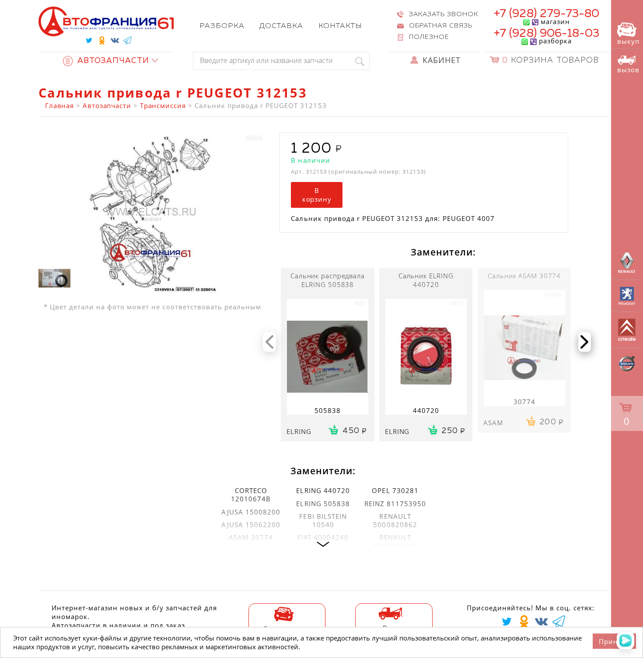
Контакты (340, 26)
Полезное (429, 37)
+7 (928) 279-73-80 (547, 14)
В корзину (317, 195)
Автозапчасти (107, 105)
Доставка (281, 26)
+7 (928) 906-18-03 (547, 33)
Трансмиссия (163, 105)
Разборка (222, 26)
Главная (59, 105)
